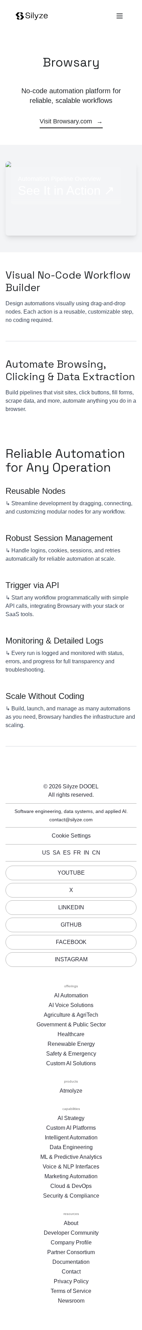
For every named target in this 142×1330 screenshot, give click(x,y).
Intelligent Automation (71, 1137)
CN (96, 853)
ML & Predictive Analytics (71, 1157)
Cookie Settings (71, 836)
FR (77, 853)
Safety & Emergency (71, 1054)
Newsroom (71, 1301)
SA (56, 853)
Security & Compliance (71, 1196)
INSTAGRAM (71, 959)
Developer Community (71, 1233)
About (71, 1223)
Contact (71, 1272)
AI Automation (71, 995)
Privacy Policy (71, 1281)
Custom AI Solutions (71, 1063)
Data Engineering (71, 1147)
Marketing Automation (71, 1176)
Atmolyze (71, 1091)
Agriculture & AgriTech (71, 1015)
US (46, 853)
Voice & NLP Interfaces (71, 1167)
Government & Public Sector (71, 1024)
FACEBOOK (71, 942)
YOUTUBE (71, 873)
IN (86, 853)
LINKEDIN (71, 907)
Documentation (71, 1262)
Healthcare (71, 1034)
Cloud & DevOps (71, 1186)
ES (67, 853)
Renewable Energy (71, 1044)
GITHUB (71, 925)
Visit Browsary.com (71, 121)
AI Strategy (71, 1118)
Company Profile (71, 1242)
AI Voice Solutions (71, 1005)
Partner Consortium (71, 1252)
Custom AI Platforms (71, 1128)
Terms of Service (71, 1291)
